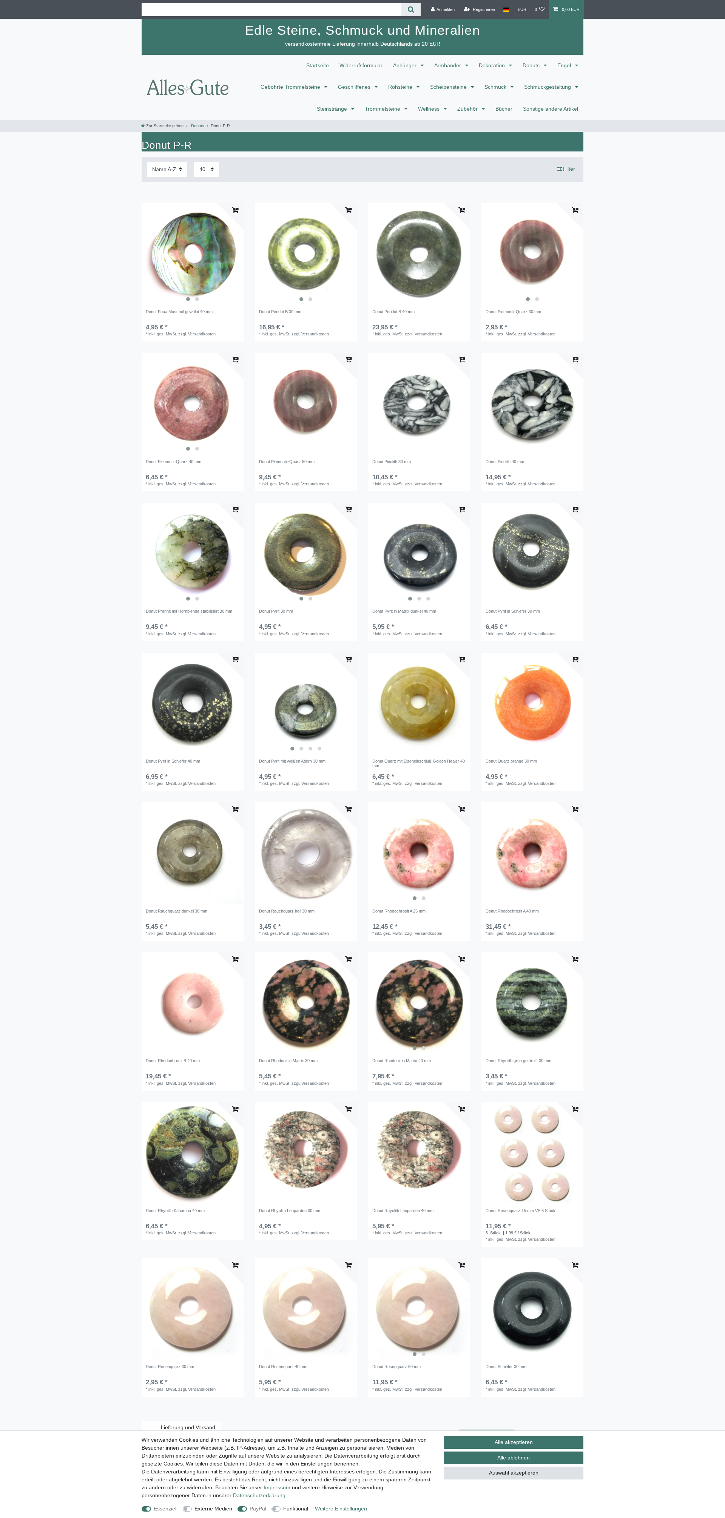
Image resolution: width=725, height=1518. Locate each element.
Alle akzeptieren (514, 1442)
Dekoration (492, 65)
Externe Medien (213, 1509)
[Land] (506, 9)
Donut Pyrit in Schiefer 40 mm (173, 761)
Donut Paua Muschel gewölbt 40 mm (179, 311)
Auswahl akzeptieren (513, 1473)
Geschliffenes (355, 87)
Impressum (277, 1487)
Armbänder (448, 65)
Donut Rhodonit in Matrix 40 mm (401, 1060)
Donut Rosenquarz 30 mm (170, 1366)
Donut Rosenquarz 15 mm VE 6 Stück (520, 1210)
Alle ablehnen (513, 1458)
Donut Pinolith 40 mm (505, 461)
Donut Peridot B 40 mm (393, 311)
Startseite (317, 65)
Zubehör (468, 109)
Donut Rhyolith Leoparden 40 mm (402, 1210)
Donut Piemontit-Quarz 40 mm (173, 461)
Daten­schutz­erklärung (259, 1495)
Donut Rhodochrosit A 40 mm (512, 911)
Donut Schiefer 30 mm (506, 1366)
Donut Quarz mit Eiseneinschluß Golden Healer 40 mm (418, 763)
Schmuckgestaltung (548, 87)
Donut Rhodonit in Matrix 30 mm (288, 1060)
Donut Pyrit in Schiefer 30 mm (513, 611)
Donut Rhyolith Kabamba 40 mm (175, 1210)
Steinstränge (333, 109)
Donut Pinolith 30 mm (391, 461)
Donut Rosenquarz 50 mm (396, 1366)
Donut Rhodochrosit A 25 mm (399, 911)
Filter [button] (569, 169)
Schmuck (496, 87)
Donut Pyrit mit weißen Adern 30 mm (292, 761)
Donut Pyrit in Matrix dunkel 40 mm (404, 611)
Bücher (503, 109)
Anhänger (405, 65)
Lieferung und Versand (188, 1427)
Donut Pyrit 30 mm (276, 611)
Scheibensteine (449, 87)
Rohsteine (401, 87)
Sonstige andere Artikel (550, 109)
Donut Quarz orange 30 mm (511, 761)
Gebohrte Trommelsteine (291, 87)
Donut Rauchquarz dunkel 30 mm (176, 911)
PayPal (258, 1509)
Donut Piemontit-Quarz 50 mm (287, 461)
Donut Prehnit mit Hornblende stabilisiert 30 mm (189, 611)
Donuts (532, 65)
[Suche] (411, 9)
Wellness (429, 109)
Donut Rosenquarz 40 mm (283, 1366)
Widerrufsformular (361, 65)
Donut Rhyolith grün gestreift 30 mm (518, 1060)
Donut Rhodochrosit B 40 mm (173, 1060)
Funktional (295, 1509)
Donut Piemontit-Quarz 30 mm (513, 311)
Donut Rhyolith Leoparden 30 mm (289, 1210)
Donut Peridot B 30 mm (280, 311)
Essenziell (165, 1509)
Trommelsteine (383, 109)
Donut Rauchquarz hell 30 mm (287, 911)
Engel (564, 65)
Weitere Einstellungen (341, 1509)
